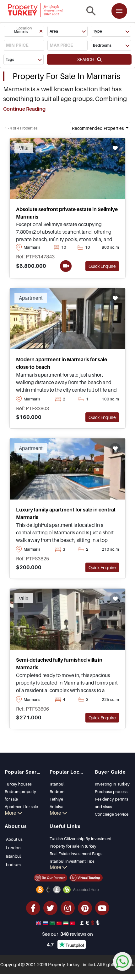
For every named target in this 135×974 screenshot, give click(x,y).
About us (14, 839)
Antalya (56, 806)
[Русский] (45, 922)
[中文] (59, 922)
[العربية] (52, 922)
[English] (38, 922)
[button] (24, 31)
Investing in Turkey (112, 783)
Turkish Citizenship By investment (80, 838)
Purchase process (111, 791)
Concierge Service (111, 814)
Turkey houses (18, 783)
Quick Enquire (102, 266)
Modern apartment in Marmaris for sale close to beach (61, 363)
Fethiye (56, 799)
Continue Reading (24, 109)
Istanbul (57, 783)
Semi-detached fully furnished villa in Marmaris (59, 663)
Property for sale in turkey (73, 846)
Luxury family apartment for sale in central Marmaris (65, 513)
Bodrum (57, 791)
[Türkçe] (73, 922)
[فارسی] (66, 922)
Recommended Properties (98, 128)
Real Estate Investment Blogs (76, 853)
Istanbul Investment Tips (72, 861)
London (13, 847)
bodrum (13, 864)
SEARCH (87, 59)
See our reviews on (67, 934)
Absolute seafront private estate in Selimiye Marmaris (67, 213)
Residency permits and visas (111, 803)
